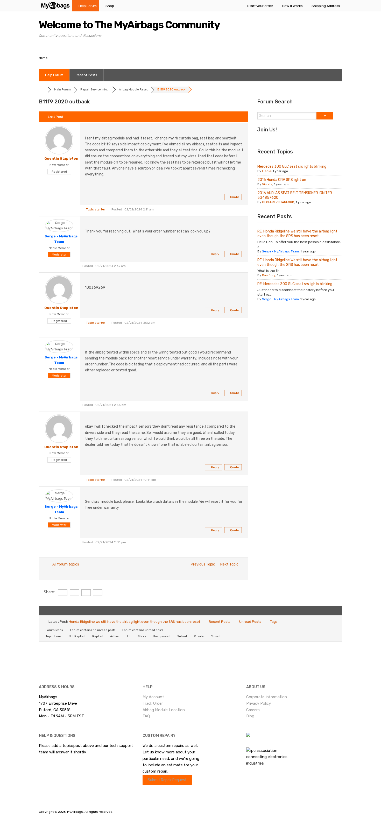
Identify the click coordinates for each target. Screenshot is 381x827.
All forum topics (65, 564)
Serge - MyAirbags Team (280, 251)
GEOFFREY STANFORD (278, 202)
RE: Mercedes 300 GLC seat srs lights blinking (294, 284)
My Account (153, 697)
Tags (274, 622)
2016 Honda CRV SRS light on (281, 180)
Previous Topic (202, 564)
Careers (253, 710)
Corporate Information (266, 697)
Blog (250, 716)
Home (43, 58)
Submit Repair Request (167, 780)
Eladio (266, 171)
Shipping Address (326, 6)
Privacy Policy (258, 703)
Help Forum (88, 6)
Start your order (260, 6)
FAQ (146, 716)
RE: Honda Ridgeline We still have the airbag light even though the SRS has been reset (297, 233)
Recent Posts (86, 75)
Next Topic (230, 564)
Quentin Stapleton (61, 158)
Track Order (153, 703)
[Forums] (43, 89)
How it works (292, 6)
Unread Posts (250, 622)
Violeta (267, 184)
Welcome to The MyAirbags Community (129, 25)
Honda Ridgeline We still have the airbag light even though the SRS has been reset (134, 622)
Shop (109, 6)
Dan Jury (269, 275)
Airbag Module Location (164, 710)
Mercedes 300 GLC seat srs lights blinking (291, 166)
